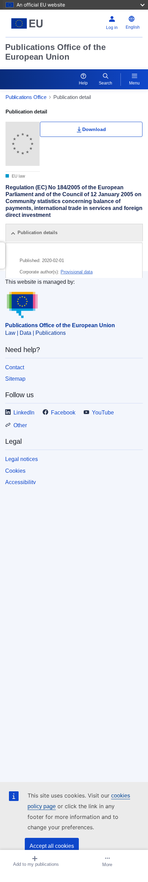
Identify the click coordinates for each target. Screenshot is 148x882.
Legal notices (21, 459)
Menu (134, 83)
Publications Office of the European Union (55, 51)
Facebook (63, 412)
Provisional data (77, 271)
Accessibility (20, 482)
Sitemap (15, 379)
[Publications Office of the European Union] (29, 23)
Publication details (37, 232)
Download (94, 129)
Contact (14, 367)
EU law (18, 176)
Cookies (15, 471)
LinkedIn (23, 412)
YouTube (103, 412)
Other (20, 425)
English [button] (133, 27)
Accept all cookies (52, 846)
